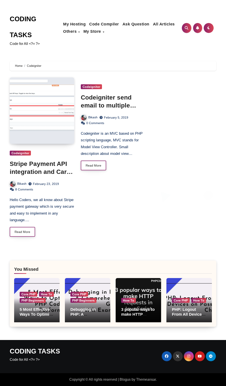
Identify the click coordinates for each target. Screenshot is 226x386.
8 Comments (24, 189)
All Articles (164, 24)
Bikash (21, 183)
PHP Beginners (32, 300)
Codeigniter (20, 153)
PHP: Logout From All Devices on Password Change (188, 316)
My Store (92, 31)
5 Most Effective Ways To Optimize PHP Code (36, 314)
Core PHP (28, 294)
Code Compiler (104, 24)
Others (70, 31)
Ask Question (135, 24)
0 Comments (95, 123)
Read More (22, 232)
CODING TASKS (35, 351)
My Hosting (74, 24)
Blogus (125, 379)
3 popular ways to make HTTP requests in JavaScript (138, 316)
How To (46, 294)
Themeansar (146, 379)
